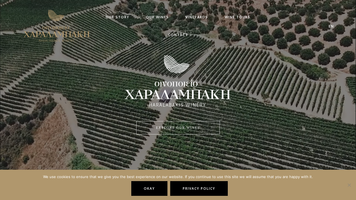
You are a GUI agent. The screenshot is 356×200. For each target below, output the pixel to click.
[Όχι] (349, 185)
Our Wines (147, 22)
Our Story (116, 22)
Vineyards (178, 22)
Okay (149, 188)
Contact (242, 22)
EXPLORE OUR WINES (178, 128)
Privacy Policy (199, 188)
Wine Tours (211, 22)
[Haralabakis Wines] (50, 22)
